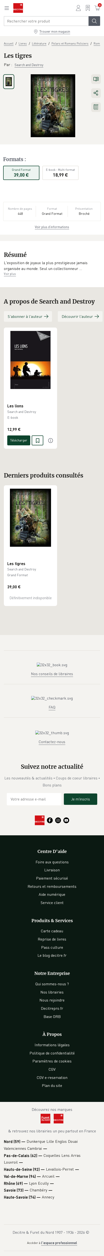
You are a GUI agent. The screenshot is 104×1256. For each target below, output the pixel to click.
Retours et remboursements (52, 886)
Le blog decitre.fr (52, 955)
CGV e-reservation (52, 1077)
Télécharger (18, 440)
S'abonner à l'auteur (25, 316)
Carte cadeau (52, 930)
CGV (52, 1069)
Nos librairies (52, 992)
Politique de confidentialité (52, 1053)
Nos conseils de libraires (52, 673)
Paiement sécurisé (52, 878)
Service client (52, 902)
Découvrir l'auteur (77, 316)
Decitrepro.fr (52, 1008)
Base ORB (52, 1016)
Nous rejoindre (52, 1000)
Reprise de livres (52, 939)
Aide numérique (52, 894)
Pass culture (52, 947)
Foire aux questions (52, 862)
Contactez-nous (52, 741)
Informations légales (52, 1044)
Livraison (52, 869)
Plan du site (52, 1085)
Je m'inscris (80, 799)
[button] (52, 265)
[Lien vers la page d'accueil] (18, 8)
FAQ (52, 707)
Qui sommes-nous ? (52, 983)
